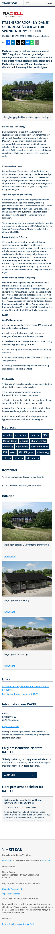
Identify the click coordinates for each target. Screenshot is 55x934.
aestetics (7, 435)
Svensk (26, 924)
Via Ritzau (46, 860)
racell (12, 452)
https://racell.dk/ (10, 726)
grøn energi (22, 447)
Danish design (10, 441)
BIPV (45, 435)
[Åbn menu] (28, 3)
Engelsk (12, 924)
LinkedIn (6, 889)
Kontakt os (7, 860)
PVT (5, 452)
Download (9, 556)
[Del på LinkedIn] (13, 42)
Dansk (5, 924)
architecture (21, 435)
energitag (8, 447)
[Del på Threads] (23, 42)
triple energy (33, 458)
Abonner (9, 775)
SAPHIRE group (26, 452)
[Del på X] (18, 42)
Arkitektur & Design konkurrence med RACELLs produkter (25, 688)
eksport (24, 441)
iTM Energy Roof (39, 447)
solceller (7, 458)
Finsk (32, 924)
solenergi (18, 458)
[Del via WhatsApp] (32, 42)
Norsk (19, 924)
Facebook (15, 889)
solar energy (43, 452)
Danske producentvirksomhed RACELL (21, 694)
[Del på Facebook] (8, 42)
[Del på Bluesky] (27, 42)
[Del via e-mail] (37, 42)
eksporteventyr (38, 441)
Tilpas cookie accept (11, 893)
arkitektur (35, 435)
